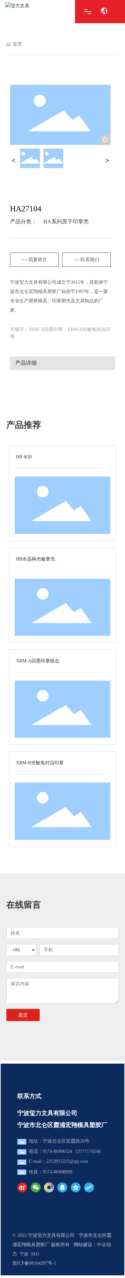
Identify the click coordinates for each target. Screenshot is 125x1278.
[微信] (36, 1187)
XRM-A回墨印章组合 (37, 660)
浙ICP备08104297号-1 (34, 1263)
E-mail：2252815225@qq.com (58, 1161)
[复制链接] (89, 1187)
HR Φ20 (24, 456)
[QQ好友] (62, 1187)
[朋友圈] (49, 1187)
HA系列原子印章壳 (66, 221)
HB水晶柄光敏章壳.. (37, 559)
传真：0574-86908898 (50, 1171)
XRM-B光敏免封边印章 (40, 762)
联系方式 (29, 1096)
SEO (35, 1253)
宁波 (24, 1253)
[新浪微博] (22, 1187)
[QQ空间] (76, 1187)
